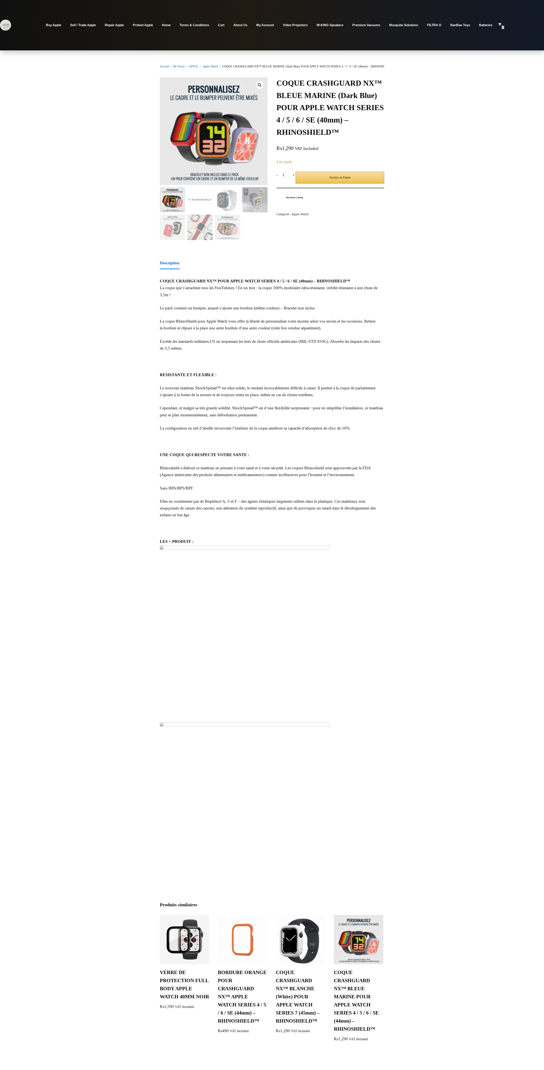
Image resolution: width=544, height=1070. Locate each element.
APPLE (193, 66)
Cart (221, 25)
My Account (265, 25)
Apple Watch (210, 66)
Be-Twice (179, 66)
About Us (240, 25)
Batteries (485, 25)
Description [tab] (170, 263)
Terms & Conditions (194, 25)
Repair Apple (114, 25)
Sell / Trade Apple (83, 25)
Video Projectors (295, 25)
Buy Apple (53, 25)
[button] (260, 85)
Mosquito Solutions (403, 25)
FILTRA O (434, 25)
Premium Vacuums (366, 25)
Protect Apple (143, 25)
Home (166, 25)
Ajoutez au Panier (340, 177)
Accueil (164, 66)
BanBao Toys (460, 25)
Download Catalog (294, 197)
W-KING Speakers (330, 25)
